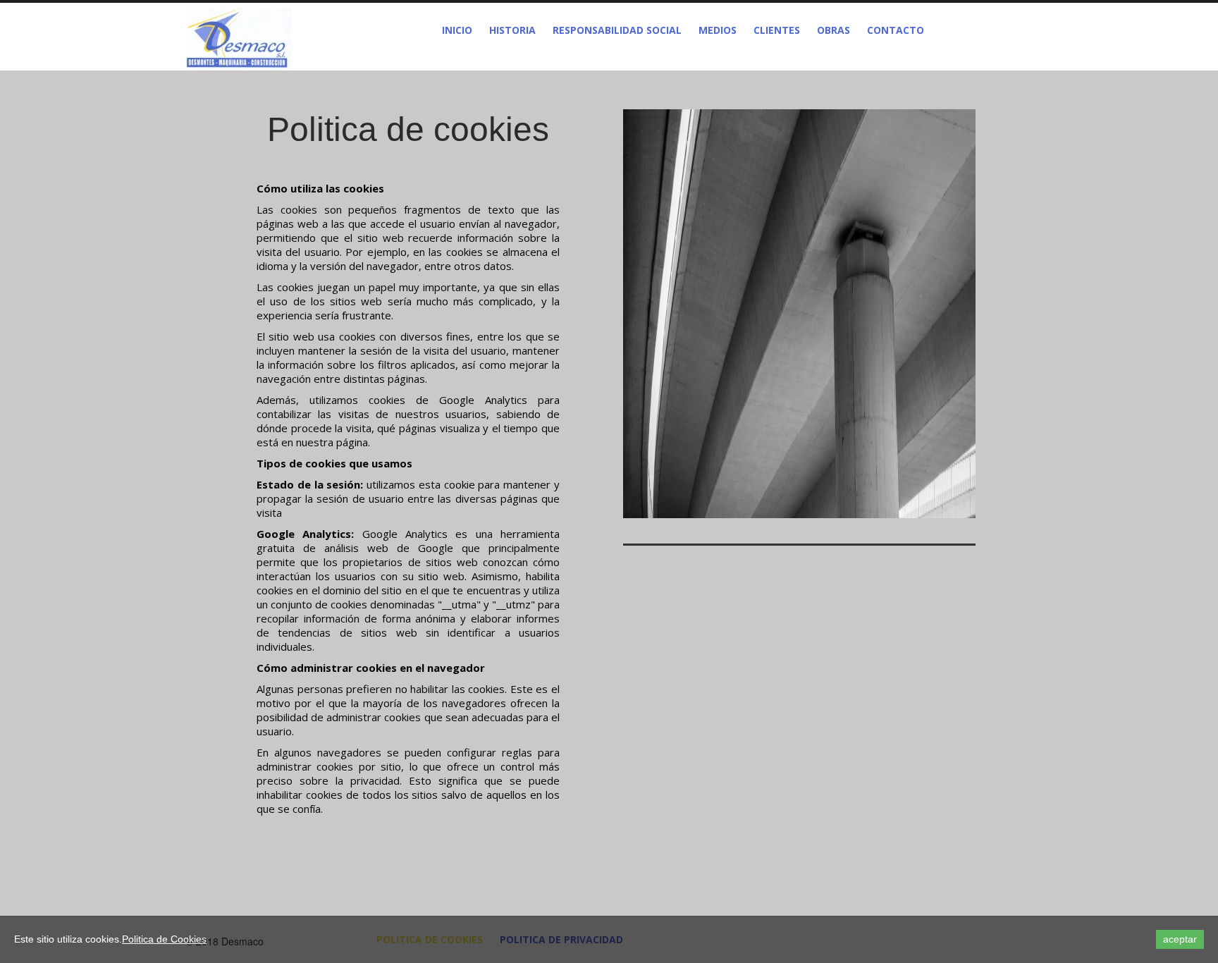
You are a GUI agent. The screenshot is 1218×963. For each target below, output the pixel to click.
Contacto (895, 30)
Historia (512, 30)
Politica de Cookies (164, 939)
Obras (833, 30)
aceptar (1180, 939)
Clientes (776, 30)
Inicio (457, 30)
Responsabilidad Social (617, 30)
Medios (718, 30)
